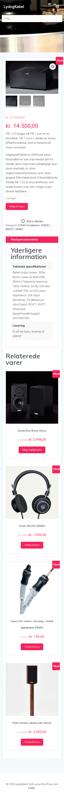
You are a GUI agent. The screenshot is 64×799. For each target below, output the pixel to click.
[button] (52, 66)
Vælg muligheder (32, 449)
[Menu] (57, 7)
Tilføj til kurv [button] (32, 545)
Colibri (31, 788)
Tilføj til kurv (17, 206)
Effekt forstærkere (29, 225)
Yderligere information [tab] (24, 239)
